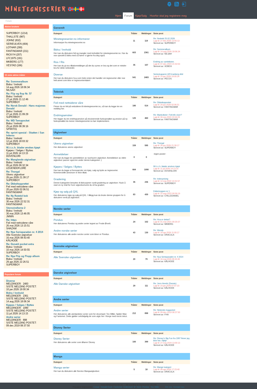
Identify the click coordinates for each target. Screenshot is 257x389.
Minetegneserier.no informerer (72, 38)
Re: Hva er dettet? (161, 219)
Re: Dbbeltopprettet (162, 102)
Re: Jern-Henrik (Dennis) (164, 283)
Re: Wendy (158, 230)
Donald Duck (107, 387)
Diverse (58, 74)
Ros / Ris (59, 62)
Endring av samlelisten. (163, 62)
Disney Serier (62, 338)
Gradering (60, 179)
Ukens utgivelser (63, 143)
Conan (97, 387)
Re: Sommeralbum (161, 49)
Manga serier (61, 367)
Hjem (118, 15)
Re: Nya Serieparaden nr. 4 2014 (168, 257)
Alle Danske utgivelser (67, 283)
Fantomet (118, 387)
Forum (128, 15)
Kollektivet (128, 387)
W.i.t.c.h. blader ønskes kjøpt (166, 166)
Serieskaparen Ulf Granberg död (168, 74)
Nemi (139, 387)
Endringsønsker (63, 115)
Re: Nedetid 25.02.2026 (164, 38)
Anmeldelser (61, 154)
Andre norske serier (65, 230)
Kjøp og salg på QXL (66, 191)
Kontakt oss (178, 387)
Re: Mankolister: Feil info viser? (167, 115)
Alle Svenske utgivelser (67, 257)
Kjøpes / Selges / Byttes (68, 166)
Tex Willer (155, 387)
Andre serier (61, 310)
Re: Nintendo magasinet (164, 310)
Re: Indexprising (160, 179)
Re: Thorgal (158, 143)
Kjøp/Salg (141, 15)
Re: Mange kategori (162, 367)
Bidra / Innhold (62, 49)
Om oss (168, 387)
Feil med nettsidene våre (68, 102)
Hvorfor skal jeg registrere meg (168, 15)
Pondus (58, 219)
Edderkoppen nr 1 (161, 191)
